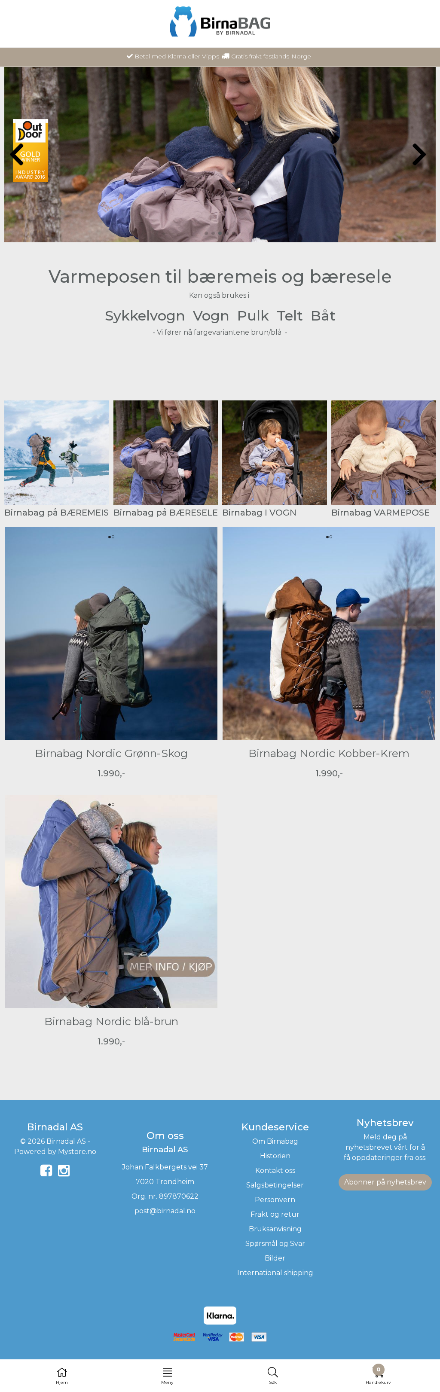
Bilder (275, 1258)
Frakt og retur (275, 1214)
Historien (275, 1156)
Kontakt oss (275, 1170)
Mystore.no (77, 1152)
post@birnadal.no (165, 1211)
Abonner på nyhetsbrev (385, 1182)
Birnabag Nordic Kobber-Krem (328, 753)
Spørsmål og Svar (275, 1243)
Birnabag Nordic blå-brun (111, 1021)
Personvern (275, 1200)
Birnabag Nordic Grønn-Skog (111, 753)
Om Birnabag (275, 1141)
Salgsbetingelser (275, 1185)
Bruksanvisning (275, 1229)
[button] (206, 233)
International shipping (275, 1273)
